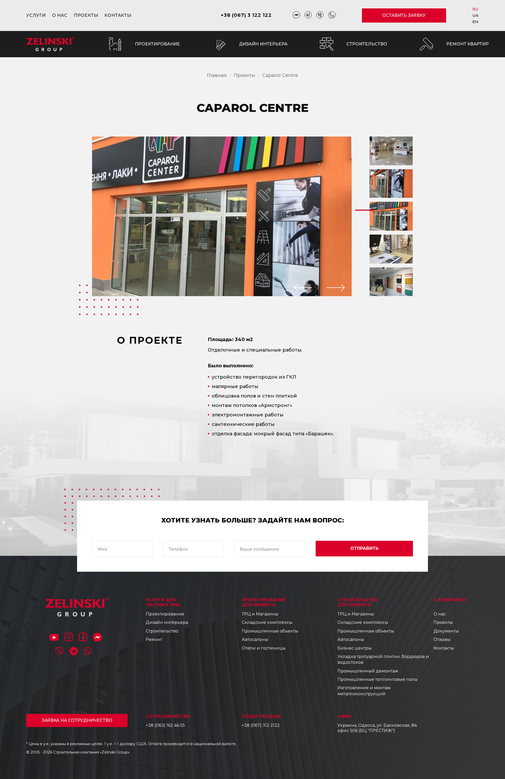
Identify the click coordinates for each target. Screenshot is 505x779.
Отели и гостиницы (264, 648)
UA (475, 15)
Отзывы (442, 639)
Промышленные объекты (270, 631)
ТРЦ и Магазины (260, 613)
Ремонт (154, 639)
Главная (217, 75)
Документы (446, 631)
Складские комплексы (267, 622)
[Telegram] (308, 15)
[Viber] (320, 15)
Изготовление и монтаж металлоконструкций (364, 690)
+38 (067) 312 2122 (261, 725)
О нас (60, 15)
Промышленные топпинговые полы (377, 679)
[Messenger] (296, 15)
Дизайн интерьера (167, 622)
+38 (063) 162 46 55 (165, 725)
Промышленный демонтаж (367, 670)
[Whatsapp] (332, 15)
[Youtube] (54, 638)
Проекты (86, 15)
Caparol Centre (280, 75)
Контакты (117, 15)
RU (475, 9)
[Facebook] (83, 638)
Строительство (162, 631)
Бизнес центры (354, 648)
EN (475, 21)
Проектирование (165, 613)
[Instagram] (68, 638)
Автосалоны (255, 639)
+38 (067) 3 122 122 (246, 15)
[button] (303, 287)
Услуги (36, 15)
